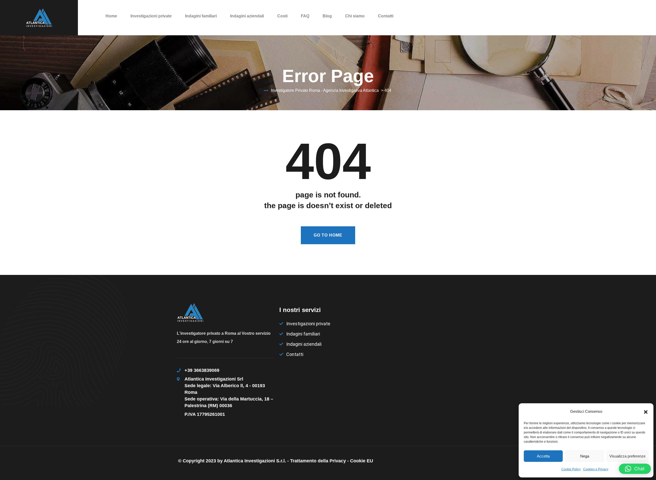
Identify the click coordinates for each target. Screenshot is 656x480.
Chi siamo (355, 16)
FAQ (305, 16)
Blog (327, 16)
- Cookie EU (360, 460)
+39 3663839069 (201, 370)
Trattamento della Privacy (318, 460)
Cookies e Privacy (595, 469)
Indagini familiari (201, 16)
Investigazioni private (151, 16)
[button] (645, 411)
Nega (584, 456)
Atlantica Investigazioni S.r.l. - (257, 460)
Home (111, 16)
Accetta (543, 456)
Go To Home (328, 235)
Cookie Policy (571, 469)
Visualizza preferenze (627, 456)
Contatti (385, 16)
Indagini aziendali (247, 16)
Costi (282, 16)
